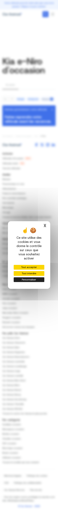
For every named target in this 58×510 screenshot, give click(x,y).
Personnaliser (29, 279)
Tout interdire (29, 273)
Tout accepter (29, 267)
